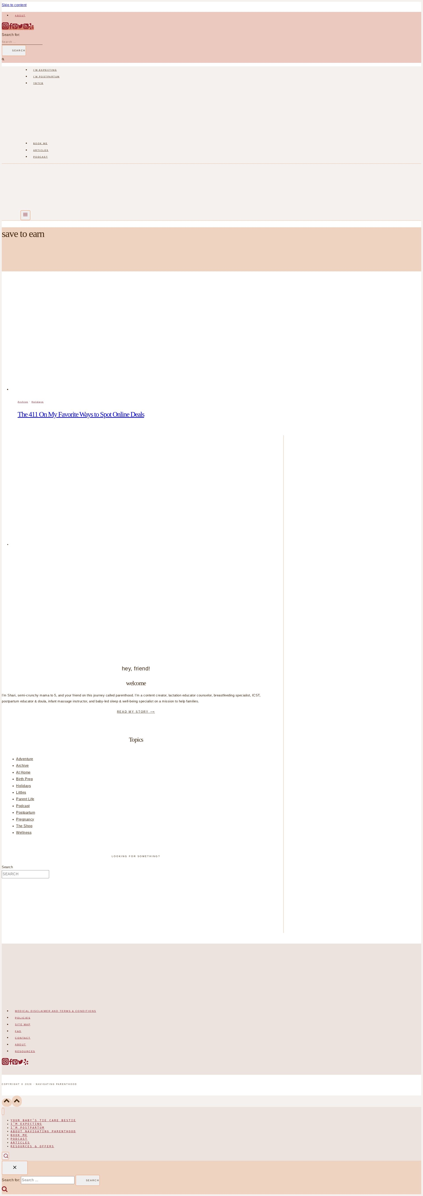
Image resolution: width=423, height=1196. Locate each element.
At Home (23, 772)
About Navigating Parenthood (43, 1131)
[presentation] (147, 337)
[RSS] (26, 28)
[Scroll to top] (7, 1102)
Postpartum (25, 812)
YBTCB (38, 83)
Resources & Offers (32, 1146)
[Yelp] (31, 28)
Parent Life (25, 799)
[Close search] (15, 1168)
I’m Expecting (45, 70)
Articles (41, 150)
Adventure (24, 759)
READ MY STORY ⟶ (136, 711)
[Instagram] (5, 28)
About (20, 15)
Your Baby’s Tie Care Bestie (43, 1120)
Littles (21, 792)
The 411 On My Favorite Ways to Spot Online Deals (81, 414)
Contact (23, 1037)
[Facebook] (10, 28)
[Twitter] (20, 28)
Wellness (24, 832)
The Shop (24, 826)
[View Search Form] (5, 1156)
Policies (22, 1017)
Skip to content (14, 5)
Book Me (40, 143)
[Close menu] (3, 1111)
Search (7, 867)
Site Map (22, 1024)
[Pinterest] (15, 28)
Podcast (40, 157)
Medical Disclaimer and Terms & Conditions (55, 1011)
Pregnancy (25, 819)
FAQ (18, 1031)
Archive (23, 402)
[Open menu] (25, 215)
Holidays (38, 402)
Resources (25, 1051)
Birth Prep (24, 779)
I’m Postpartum (46, 76)
